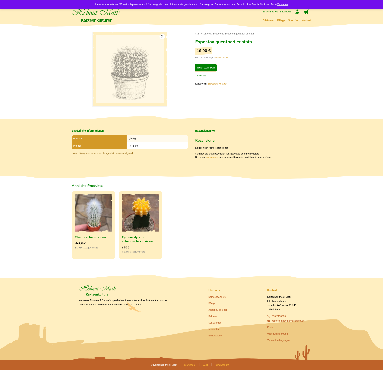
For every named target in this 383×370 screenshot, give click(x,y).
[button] (162, 36)
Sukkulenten (214, 322)
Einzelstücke (215, 335)
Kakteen (206, 33)
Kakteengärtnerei (217, 297)
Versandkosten (221, 57)
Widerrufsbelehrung (277, 333)
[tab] (130, 130)
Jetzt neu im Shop (218, 309)
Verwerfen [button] (282, 4)
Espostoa (218, 33)
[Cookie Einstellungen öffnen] (6, 366)
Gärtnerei (268, 20)
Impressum (190, 365)
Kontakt (306, 20)
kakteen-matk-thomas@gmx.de (288, 320)
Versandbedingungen (278, 340)
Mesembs (213, 329)
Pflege (281, 20)
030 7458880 (279, 316)
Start (197, 33)
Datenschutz (222, 365)
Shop (291, 20)
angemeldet (212, 157)
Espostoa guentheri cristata (239, 33)
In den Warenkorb (206, 67)
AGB (205, 365)
